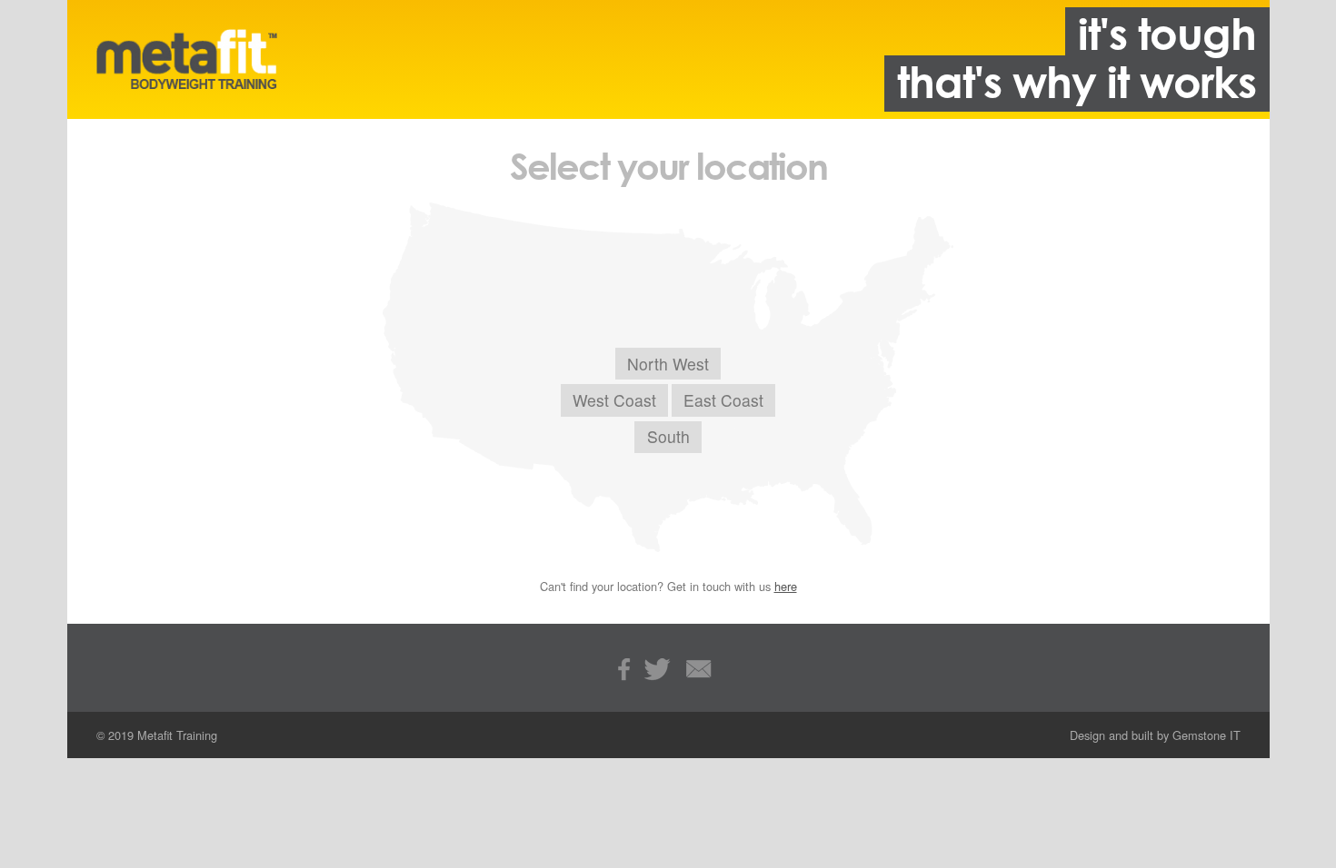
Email (699, 672)
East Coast (723, 400)
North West (668, 363)
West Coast (614, 400)
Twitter (661, 672)
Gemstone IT (1206, 735)
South (668, 436)
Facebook (627, 672)
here (785, 586)
